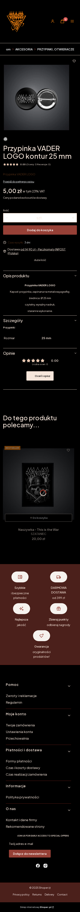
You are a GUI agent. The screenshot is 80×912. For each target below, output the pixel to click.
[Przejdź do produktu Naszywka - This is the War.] (38, 484)
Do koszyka (40, 517)
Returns (37, 894)
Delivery (49, 894)
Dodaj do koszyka (40, 230)
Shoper (43, 887)
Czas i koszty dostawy (23, 767)
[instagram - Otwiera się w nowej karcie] (45, 865)
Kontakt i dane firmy (21, 820)
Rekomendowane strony (25, 826)
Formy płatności (19, 761)
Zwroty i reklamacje (21, 695)
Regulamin (14, 702)
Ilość (6, 210)
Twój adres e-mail (21, 843)
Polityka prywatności (22, 797)
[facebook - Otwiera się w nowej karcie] (38, 865)
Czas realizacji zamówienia (26, 774)
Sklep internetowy (35, 907)
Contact (62, 894)
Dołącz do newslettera (30, 853)
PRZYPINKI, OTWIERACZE (55, 49)
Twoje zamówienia (20, 725)
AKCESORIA (24, 49)
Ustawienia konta (19, 731)
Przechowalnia (17, 738)
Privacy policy (21, 894)
